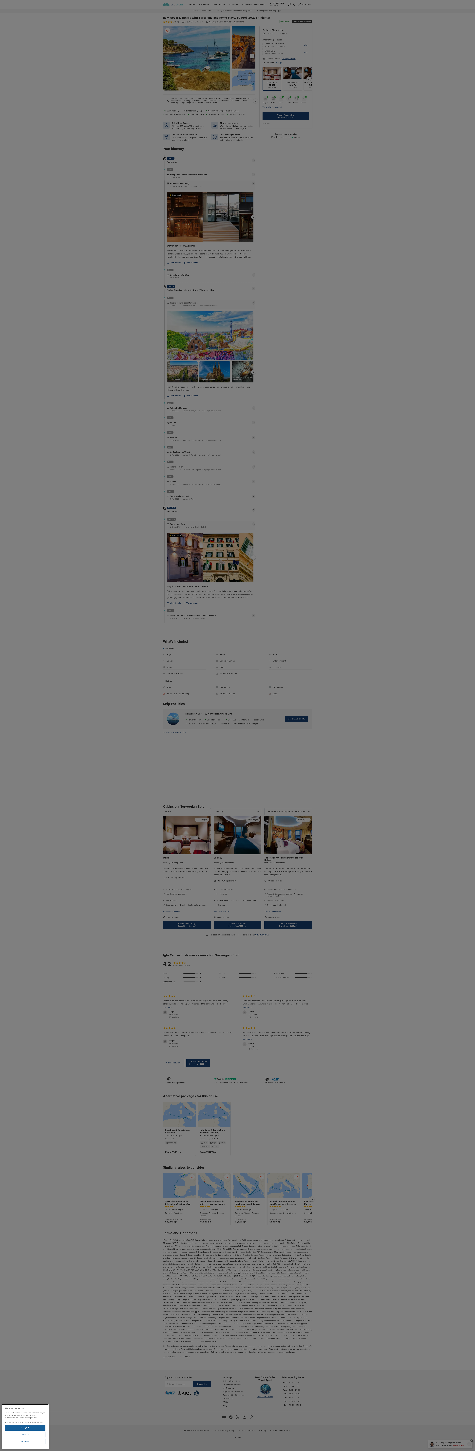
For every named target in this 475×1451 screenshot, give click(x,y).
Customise (25, 1441)
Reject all (25, 1435)
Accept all (25, 1428)
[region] (25, 1426)
